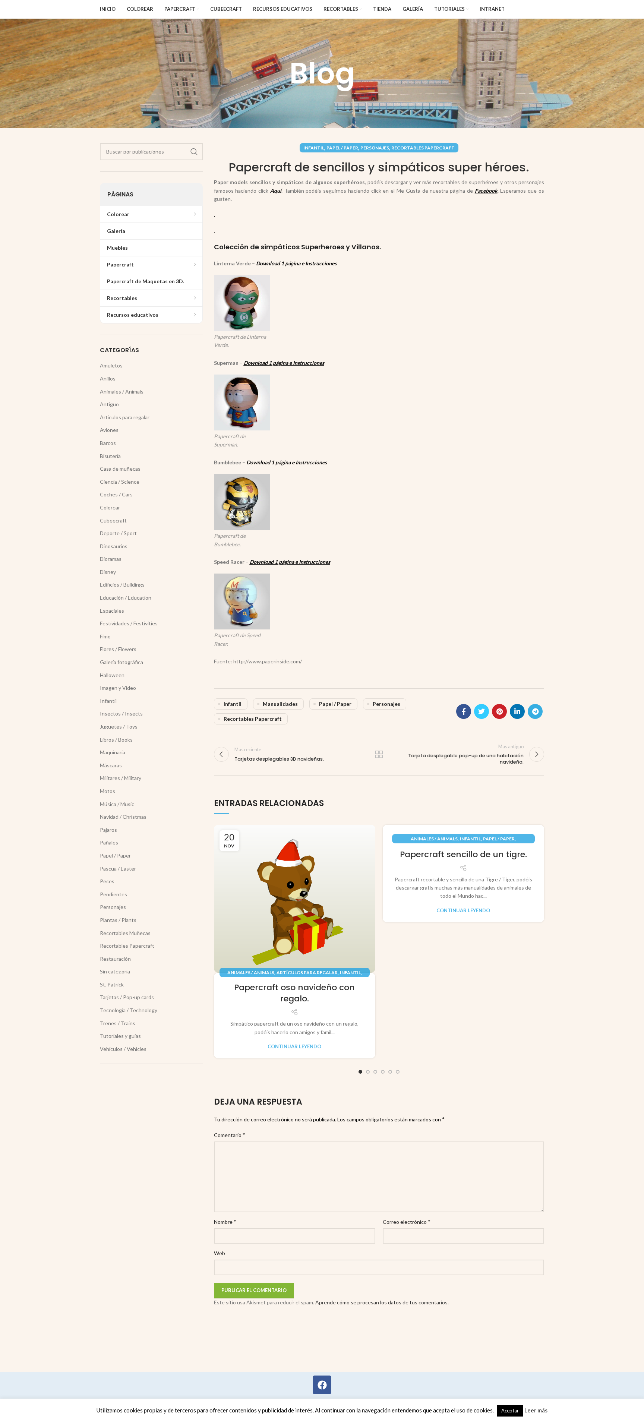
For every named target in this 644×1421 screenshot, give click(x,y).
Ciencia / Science (119, 482)
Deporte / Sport (118, 533)
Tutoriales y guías (120, 1036)
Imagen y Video (118, 688)
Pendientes (113, 894)
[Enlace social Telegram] (535, 711)
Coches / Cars (116, 494)
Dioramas (110, 559)
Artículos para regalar (307, 972)
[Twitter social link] (481, 711)
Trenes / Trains (117, 1023)
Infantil (313, 148)
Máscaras (111, 765)
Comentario (229, 1134)
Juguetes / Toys (119, 726)
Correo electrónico (406, 1221)
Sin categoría (115, 971)
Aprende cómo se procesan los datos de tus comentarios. (382, 1302)
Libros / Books (116, 739)
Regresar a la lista (379, 754)
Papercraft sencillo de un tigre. (463, 854)
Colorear (110, 507)
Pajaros (108, 830)
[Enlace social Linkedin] (517, 711)
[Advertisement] (151, 1187)
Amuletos (111, 365)
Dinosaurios (113, 546)
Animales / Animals (250, 972)
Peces (107, 881)
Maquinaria (112, 752)
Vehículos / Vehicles (123, 1049)
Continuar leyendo (294, 1046)
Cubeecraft (113, 520)
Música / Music (117, 804)
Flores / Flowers (118, 649)
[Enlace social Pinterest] (499, 711)
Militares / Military (120, 778)
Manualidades (280, 704)
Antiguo (109, 404)
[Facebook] (322, 1385)
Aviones (109, 430)
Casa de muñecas (120, 468)
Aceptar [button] (510, 1411)
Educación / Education (125, 597)
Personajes (374, 148)
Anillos (108, 378)
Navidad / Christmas (123, 817)
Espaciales (112, 610)
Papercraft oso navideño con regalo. (294, 993)
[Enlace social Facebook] (463, 711)
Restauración (115, 959)
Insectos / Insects (121, 713)
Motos (107, 791)
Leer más (535, 1410)
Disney (108, 572)
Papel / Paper (342, 148)
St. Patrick (112, 984)
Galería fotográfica (121, 662)
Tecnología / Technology (128, 1010)
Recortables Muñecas (125, 933)
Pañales (109, 842)
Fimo (105, 636)
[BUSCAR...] (194, 151)
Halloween (112, 675)
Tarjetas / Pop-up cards (127, 997)
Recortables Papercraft (423, 148)
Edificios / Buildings (122, 584)
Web (219, 1253)
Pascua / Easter (118, 868)
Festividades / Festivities (129, 623)
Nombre (225, 1221)
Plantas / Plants (118, 920)
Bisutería (110, 456)
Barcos (108, 443)
